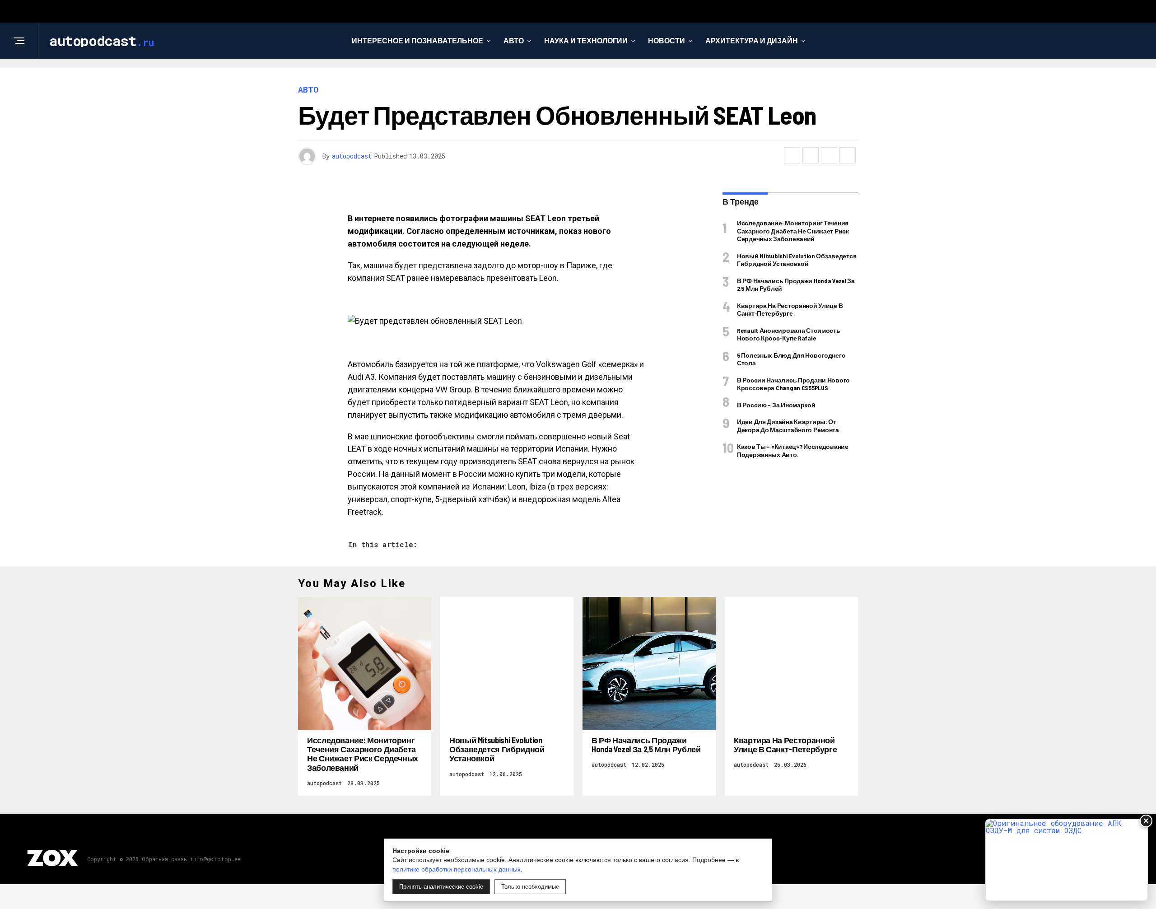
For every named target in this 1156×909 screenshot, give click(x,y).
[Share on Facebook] (792, 155)
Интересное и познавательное (417, 40)
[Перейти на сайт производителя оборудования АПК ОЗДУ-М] (1066, 860)
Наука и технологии (586, 40)
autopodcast (352, 156)
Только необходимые (530, 886)
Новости (666, 40)
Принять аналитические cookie (441, 886)
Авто (513, 40)
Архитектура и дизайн (751, 40)
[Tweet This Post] (810, 155)
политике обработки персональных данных (456, 869)
